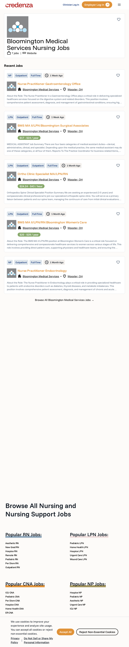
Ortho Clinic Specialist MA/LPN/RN (43, 174)
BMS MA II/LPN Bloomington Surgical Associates (53, 125)
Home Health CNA (14, 608)
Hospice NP (76, 592)
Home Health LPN (79, 547)
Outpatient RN (12, 567)
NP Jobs (95, 584)
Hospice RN (11, 551)
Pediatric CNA (12, 596)
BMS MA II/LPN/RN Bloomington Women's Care (52, 222)
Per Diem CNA (12, 600)
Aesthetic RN (12, 543)
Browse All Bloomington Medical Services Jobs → (64, 300)
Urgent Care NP (77, 604)
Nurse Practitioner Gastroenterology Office (49, 84)
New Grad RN (12, 547)
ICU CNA (9, 592)
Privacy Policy (15, 640)
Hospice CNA (12, 604)
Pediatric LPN (77, 543)
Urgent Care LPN (78, 555)
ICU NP (73, 608)
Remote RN (11, 555)
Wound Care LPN (78, 559)
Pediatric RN (11, 559)
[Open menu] (119, 5)
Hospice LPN (76, 551)
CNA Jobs (33, 584)
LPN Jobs (97, 534)
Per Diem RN (11, 563)
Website (29, 53)
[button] (64, 88)
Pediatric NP (76, 596)
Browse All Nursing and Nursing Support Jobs (40, 509)
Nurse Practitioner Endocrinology (42, 271)
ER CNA (9, 613)
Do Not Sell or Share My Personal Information (38, 640)
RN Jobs (31, 534)
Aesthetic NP (76, 600)
